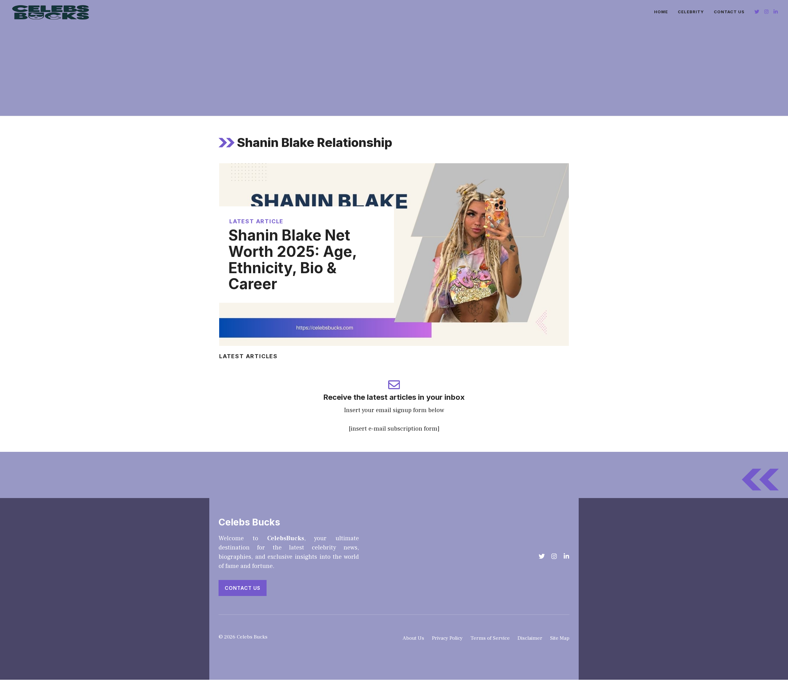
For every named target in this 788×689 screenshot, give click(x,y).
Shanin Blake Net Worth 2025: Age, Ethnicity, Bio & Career (292, 259)
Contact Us (729, 11)
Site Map (559, 638)
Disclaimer (529, 638)
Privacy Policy (447, 638)
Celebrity (691, 11)
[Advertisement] (394, 69)
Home (661, 11)
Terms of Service (490, 638)
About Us (413, 638)
